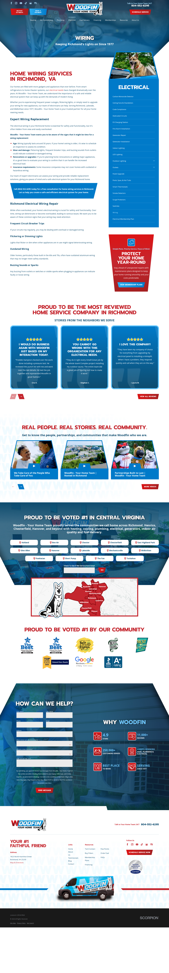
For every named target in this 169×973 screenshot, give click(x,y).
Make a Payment (38, 12)
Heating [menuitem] (33, 20)
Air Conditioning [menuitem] (46, 20)
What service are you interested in (27, 740)
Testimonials (73, 858)
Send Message (44, 790)
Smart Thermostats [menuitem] (120, 187)
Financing (88, 864)
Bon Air (55, 542)
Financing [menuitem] (97, 20)
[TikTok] (26, 3)
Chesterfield (116, 542)
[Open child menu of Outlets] (154, 167)
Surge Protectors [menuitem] (119, 199)
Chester (85, 542)
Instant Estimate (19, 12)
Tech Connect (90, 849)
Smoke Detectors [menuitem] (119, 193)
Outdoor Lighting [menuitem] (119, 161)
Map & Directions (17, 862)
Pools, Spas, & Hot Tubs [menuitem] (122, 180)
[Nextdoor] (35, 3)
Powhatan (40, 558)
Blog (70, 861)
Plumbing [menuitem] (60, 20)
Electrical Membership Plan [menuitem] (123, 219)
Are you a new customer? (24, 749)
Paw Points (105, 849)
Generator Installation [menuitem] (121, 141)
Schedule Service (140, 12)
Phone (18, 721)
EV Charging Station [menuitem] (120, 122)
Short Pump (70, 558)
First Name (19, 711)
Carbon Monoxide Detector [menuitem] (123, 96)
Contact (71, 864)
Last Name (49, 711)
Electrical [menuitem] (72, 20)
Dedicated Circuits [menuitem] (120, 116)
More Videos (150, 486)
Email (47, 721)
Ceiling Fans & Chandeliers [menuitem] (123, 103)
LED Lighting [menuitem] (117, 154)
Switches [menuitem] (116, 206)
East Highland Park (146, 542)
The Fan (101, 558)
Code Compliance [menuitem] (119, 109)
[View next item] (21, 396)
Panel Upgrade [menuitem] (118, 174)
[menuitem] (13, 923)
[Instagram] (16, 3)
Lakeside (86, 550)
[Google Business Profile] (30, 3)
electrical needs (56, 90)
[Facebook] (11, 3)
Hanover (55, 550)
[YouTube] (21, 3)
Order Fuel (105, 853)
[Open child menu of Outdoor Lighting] (154, 161)
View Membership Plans (131, 284)
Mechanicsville (116, 550)
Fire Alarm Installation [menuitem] (121, 129)
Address (19, 730)
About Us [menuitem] (135, 20)
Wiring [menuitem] (115, 212)
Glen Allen (25, 550)
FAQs (103, 857)
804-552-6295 (140, 5)
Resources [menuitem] (124, 20)
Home (70, 849)
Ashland (25, 542)
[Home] (84, 8)
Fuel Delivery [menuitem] (85, 20)
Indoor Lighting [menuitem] (119, 148)
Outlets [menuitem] (115, 167)
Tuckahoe (131, 558)
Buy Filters (89, 853)
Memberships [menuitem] (110, 20)
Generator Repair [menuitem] (119, 135)
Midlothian (146, 550)
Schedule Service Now (139, 852)
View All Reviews (148, 396)
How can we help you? (23, 758)
